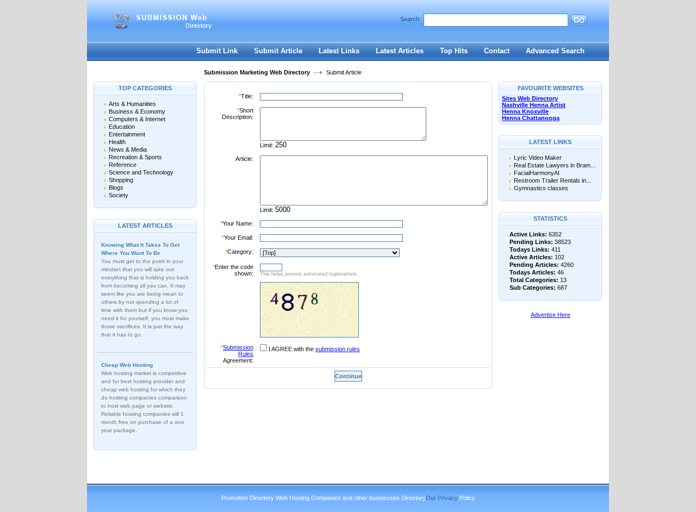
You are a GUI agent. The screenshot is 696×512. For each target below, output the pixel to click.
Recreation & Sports (135, 157)
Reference (122, 164)
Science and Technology (141, 172)
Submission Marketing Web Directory (257, 72)
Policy (467, 498)
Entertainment (127, 134)
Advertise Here (550, 314)
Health (117, 142)
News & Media (128, 149)
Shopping (121, 180)
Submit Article (278, 51)
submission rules (337, 349)
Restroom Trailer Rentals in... (552, 180)
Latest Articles (400, 51)
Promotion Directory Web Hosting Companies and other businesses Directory (323, 498)
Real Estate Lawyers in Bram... (554, 165)
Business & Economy (137, 111)
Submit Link (217, 51)
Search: (410, 19)
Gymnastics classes (541, 188)
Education (122, 126)
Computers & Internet (137, 119)
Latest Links (339, 51)
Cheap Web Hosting (127, 365)
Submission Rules (238, 350)
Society (118, 195)
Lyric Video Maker (538, 157)
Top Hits (454, 51)
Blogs (116, 187)
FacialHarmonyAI (537, 173)
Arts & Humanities (132, 104)
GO (579, 20)
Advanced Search (555, 51)
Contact (496, 51)
